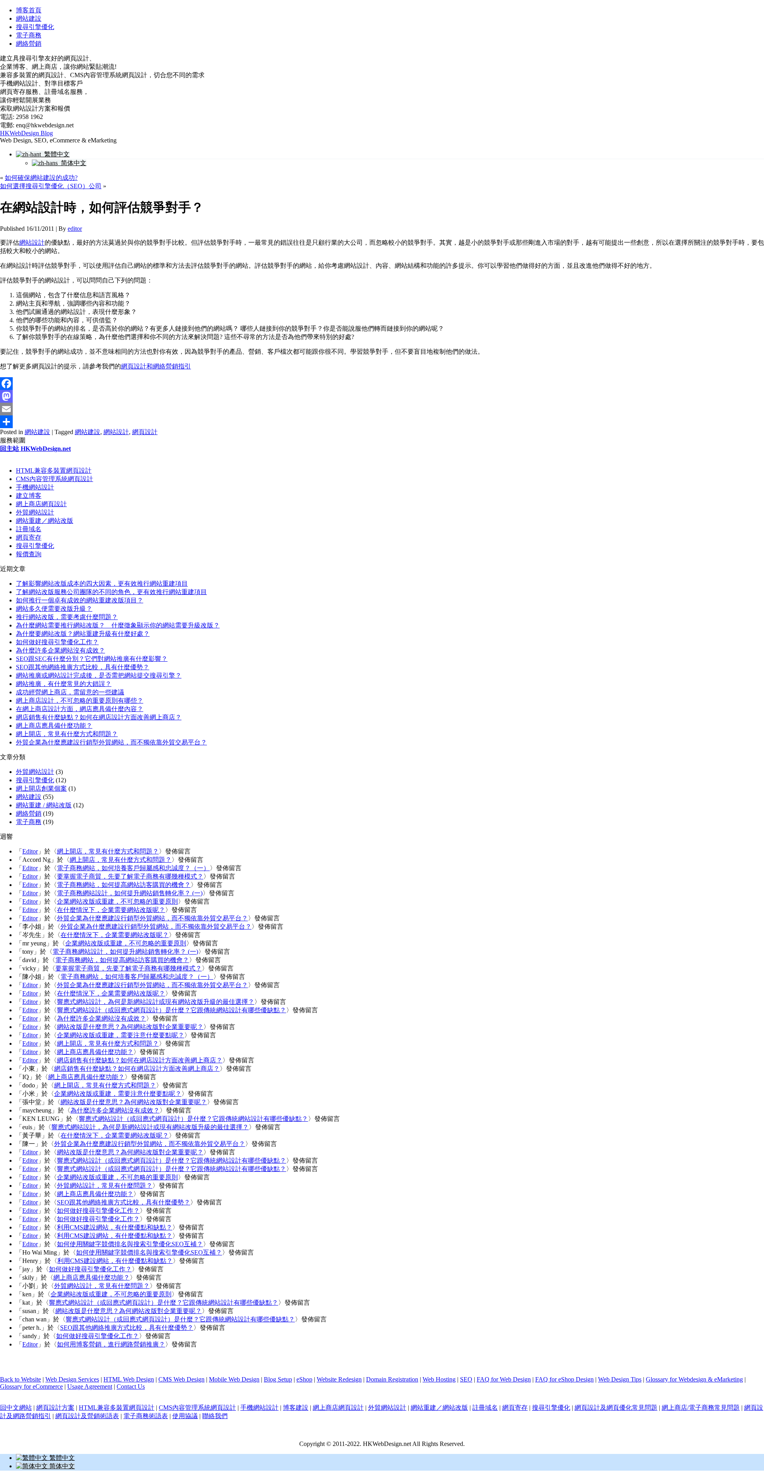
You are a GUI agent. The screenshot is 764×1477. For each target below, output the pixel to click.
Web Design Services (72, 1379)
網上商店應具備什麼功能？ (54, 725)
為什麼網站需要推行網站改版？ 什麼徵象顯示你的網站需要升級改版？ (118, 625)
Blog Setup (278, 1379)
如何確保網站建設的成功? (41, 177)
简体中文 (72, 163)
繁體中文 (55, 154)
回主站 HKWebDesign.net (35, 448)
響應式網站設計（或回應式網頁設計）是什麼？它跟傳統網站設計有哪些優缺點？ (171, 1010)
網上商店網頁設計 (41, 504)
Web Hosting (439, 1379)
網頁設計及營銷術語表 (87, 1416)
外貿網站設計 (35, 512)
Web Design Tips (619, 1379)
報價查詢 (28, 554)
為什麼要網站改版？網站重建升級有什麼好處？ (83, 633)
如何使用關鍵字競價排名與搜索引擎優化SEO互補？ (130, 1244)
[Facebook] (382, 383)
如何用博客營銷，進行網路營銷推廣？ (111, 1344)
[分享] (382, 421)
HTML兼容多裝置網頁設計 (54, 470)
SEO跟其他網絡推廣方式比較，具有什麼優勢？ (82, 667)
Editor (30, 851)
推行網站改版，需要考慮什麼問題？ (67, 617)
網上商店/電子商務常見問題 (701, 1407)
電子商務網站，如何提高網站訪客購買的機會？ (124, 884)
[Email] (382, 409)
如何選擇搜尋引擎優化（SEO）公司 (50, 186)
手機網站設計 (35, 487)
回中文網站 (16, 1407)
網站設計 (32, 242)
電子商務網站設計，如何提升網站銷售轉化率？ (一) (130, 893)
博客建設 (295, 1407)
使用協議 (185, 1416)
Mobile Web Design (234, 1379)
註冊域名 (28, 529)
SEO (466, 1379)
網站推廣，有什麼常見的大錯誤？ (63, 683)
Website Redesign (339, 1379)
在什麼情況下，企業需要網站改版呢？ (111, 909)
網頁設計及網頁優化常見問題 (616, 1407)
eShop (304, 1379)
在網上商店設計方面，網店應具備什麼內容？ (79, 708)
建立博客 (28, 495)
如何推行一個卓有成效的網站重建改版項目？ (79, 600)
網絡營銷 (28, 43)
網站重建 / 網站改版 (44, 805)
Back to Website (20, 1379)
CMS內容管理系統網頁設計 (54, 478)
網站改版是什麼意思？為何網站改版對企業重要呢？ (130, 1026)
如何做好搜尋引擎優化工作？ (57, 642)
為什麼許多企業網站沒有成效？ (60, 650)
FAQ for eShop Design (564, 1379)
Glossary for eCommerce (31, 1386)
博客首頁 (28, 10)
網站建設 (28, 18)
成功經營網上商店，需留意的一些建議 (70, 692)
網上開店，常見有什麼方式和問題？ (67, 734)
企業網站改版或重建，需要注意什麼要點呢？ (120, 1035)
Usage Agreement (89, 1386)
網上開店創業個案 (41, 788)
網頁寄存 (28, 537)
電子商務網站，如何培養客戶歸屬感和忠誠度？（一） (133, 868)
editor (75, 228)
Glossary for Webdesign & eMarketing (694, 1379)
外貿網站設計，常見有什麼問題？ (104, 1185)
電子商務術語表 (145, 1416)
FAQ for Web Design (504, 1379)
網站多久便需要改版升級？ (54, 608)
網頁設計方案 (55, 1407)
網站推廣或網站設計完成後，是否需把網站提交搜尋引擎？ (98, 675)
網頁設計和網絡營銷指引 (156, 366)
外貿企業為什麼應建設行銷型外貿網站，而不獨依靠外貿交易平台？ (111, 742)
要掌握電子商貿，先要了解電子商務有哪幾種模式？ (130, 876)
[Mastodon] (382, 396)
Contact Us (131, 1386)
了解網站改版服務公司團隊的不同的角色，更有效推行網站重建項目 (111, 591)
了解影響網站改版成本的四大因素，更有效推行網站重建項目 (102, 583)
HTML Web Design (128, 1379)
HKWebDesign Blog (26, 133)
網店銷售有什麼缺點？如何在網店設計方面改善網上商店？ (98, 717)
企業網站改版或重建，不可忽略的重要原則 (117, 901)
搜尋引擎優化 (35, 26)
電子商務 (28, 35)
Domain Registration (392, 1379)
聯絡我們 (215, 1416)
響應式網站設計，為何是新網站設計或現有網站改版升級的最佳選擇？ (155, 1001)
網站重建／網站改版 (44, 520)
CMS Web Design (181, 1379)
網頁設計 (145, 432)
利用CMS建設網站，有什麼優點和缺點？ (114, 1227)
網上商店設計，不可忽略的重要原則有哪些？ (79, 700)
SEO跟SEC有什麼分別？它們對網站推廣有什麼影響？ (92, 658)
